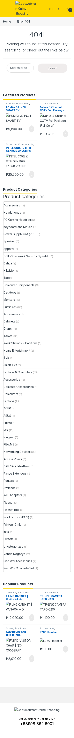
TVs (6, 357)
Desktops (9, 292)
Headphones (12, 212)
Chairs (7, 328)
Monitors (9, 299)
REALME (8, 444)
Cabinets (9, 321)
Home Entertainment (17, 103)
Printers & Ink (12, 524)
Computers (10, 394)
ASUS (7, 415)
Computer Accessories (18, 386)
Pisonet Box (11, 509)
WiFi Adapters (12, 495)
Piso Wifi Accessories (17, 561)
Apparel (8, 249)
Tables (8, 336)
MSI (5, 430)
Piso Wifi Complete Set (18, 568)
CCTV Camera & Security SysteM (49, 104)
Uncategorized (13, 546)
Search (51, 8)
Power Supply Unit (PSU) (20, 234)
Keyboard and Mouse (17, 227)
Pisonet (8, 502)
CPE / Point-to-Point (16, 466)
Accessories (11, 205)
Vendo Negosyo (14, 554)
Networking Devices (16, 451)
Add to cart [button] (31, 128)
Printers (8, 539)
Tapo (6, 277)
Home (7, 21)
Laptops (8, 401)
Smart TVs (10, 365)
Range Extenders (15, 473)
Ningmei (8, 437)
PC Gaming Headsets (17, 219)
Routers (8, 480)
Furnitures (10, 307)
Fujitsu (7, 423)
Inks (6, 531)
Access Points (12, 459)
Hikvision (9, 270)
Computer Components (19, 144)
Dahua (7, 263)
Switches (9, 488)
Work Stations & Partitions (20, 343)
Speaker (9, 241)
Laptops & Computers (17, 372)
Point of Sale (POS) (16, 517)
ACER (7, 408)
